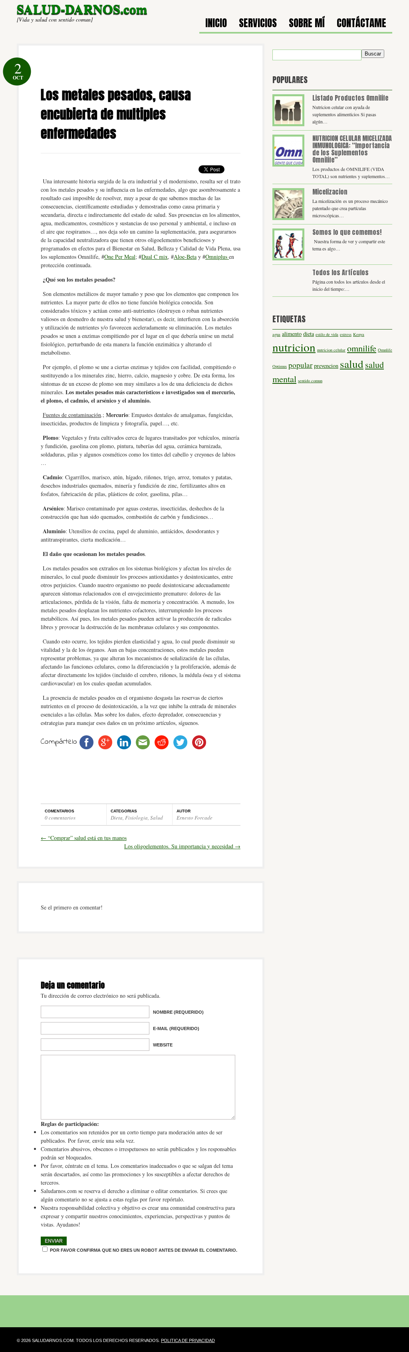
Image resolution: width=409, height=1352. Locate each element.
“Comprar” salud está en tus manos (84, 838)
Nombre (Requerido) (178, 1012)
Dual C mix (154, 256)
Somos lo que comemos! (346, 232)
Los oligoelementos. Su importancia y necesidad (182, 846)
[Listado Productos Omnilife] (288, 110)
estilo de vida (327, 334)
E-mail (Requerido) (176, 1028)
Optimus (279, 366)
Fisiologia (136, 817)
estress (345, 334)
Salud (156, 817)
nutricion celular (331, 350)
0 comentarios (60, 817)
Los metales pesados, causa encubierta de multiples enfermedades (116, 114)
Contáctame (361, 24)
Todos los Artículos (340, 272)
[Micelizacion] (288, 204)
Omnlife (385, 350)
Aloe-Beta (185, 256)
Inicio (216, 24)
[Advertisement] (140, 73)
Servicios (258, 24)
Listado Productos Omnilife (350, 97)
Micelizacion (329, 191)
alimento (292, 334)
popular (300, 365)
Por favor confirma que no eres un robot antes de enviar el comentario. (143, 1250)
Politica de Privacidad (188, 1340)
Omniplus (217, 256)
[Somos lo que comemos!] (288, 244)
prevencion (326, 365)
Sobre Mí (307, 24)
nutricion (294, 347)
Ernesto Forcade (194, 817)
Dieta (117, 817)
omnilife (361, 348)
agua (276, 334)
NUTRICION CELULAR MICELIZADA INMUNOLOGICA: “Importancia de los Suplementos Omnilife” (352, 149)
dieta (308, 334)
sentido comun (310, 380)
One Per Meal (119, 256)
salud (351, 363)
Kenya (358, 334)
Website (163, 1044)
